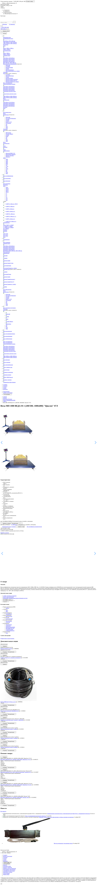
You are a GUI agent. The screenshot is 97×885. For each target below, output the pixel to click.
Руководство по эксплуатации (7, 638)
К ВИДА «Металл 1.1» (11, 216)
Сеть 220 (8, 622)
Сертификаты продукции (9, 870)
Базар (7, 136)
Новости (5, 865)
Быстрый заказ (15, 523)
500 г (7, 611)
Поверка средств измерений (9, 868)
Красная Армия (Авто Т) (11, 80)
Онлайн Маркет (9, 134)
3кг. (6, 169)
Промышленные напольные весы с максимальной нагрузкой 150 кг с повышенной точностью (68, 813)
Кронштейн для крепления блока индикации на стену (15, 598)
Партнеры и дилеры (7, 872)
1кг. (6, 165)
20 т (7, 200)
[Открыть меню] (2, 26)
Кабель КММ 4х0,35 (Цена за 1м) (8, 701)
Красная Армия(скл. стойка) (9, 284)
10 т (7, 197)
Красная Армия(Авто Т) (8, 281)
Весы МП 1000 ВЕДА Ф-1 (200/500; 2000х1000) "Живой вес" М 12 (16, 759)
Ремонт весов (6, 874)
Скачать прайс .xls (7, 862)
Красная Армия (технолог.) (12, 79)
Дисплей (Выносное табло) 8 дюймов (9, 747)
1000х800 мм (9, 614)
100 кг (7, 188)
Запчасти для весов (7, 867)
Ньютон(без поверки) (11, 154)
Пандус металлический (8, 597)
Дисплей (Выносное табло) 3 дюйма (9, 729)
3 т (6, 195)
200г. (7, 161)
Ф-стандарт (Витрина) (11, 118)
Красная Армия (9, 67)
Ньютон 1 (8, 156)
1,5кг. (7, 166)
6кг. (6, 171)
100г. (7, 159)
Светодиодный (9, 618)
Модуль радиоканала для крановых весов (63, 843)
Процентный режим (10, 627)
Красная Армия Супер (8, 263)
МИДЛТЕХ (8, 132)
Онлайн (7, 119)
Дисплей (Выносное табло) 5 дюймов (9, 738)
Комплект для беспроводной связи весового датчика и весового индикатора (56, 817)
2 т (6, 194)
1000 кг (7, 608)
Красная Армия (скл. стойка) (12, 81)
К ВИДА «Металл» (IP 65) (12, 203)
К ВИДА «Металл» (10, 206)
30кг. (7, 173)
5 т (6, 196)
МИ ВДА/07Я (9, 616)
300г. (7, 162)
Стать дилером (7, 863)
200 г (7, 610)
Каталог (4, 33)
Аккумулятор (9, 621)
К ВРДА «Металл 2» (10, 211)
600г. (7, 164)
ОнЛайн (5, 286)
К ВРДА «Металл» (10, 208)
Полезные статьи (7, 866)
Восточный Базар (10, 69)
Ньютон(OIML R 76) (10, 153)
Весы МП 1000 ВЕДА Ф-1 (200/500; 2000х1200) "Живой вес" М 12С (16, 784)
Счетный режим (9, 629)
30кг (7, 127)
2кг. (6, 167)
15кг (7, 126)
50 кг (7, 187)
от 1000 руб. (14, 524)
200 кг (7, 190)
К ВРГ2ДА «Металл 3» (11, 221)
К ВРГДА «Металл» (10, 213)
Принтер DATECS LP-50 (6, 648)
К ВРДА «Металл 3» (10, 218)
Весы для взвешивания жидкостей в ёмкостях (35, 816)
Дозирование (9, 624)
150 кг (7, 189)
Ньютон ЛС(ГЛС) (10, 155)
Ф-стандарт (8, 123)
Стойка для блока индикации (9, 595)
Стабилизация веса (10, 630)
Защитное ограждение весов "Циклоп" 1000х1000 (12, 720)
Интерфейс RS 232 (10, 628)
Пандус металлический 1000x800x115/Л (10, 710)
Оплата (4, 386)
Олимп (7, 68)
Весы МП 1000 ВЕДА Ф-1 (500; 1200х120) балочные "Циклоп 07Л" (16, 772)
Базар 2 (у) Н (9, 122)
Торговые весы (6, 269)
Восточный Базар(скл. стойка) (10, 268)
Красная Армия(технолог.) (9, 279)
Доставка (5, 385)
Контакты (5, 389)
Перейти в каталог (5, 532)
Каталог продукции (7, 856)
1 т (6, 193)
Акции (4, 388)
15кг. (7, 172)
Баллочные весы (7, 50)
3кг (6, 124)
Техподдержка (6, 873)
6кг (6, 125)
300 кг (7, 192)
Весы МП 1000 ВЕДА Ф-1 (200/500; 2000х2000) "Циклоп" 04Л (15, 797)
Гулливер (8, 66)
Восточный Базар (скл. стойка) (13, 71)
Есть (7, 633)
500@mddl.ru (3, 28)
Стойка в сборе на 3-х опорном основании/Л (11, 657)
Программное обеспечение (9, 869)
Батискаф (8, 65)
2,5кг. (7, 168)
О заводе (5, 384)
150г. (7, 160)
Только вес (8, 625)
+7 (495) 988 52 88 (5, 27)
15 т (7, 199)
